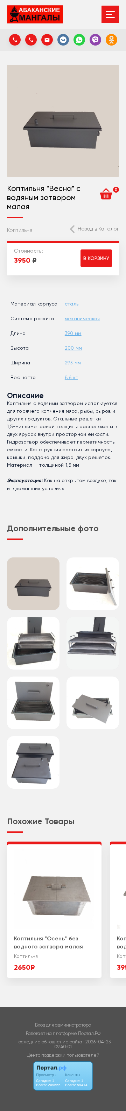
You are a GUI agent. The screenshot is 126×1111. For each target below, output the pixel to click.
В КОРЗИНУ (96, 258)
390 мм (73, 333)
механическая (82, 318)
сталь (72, 304)
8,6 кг (71, 377)
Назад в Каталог (98, 229)
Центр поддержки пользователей (63, 1055)
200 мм (73, 348)
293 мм (73, 362)
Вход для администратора (63, 1025)
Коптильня (19, 230)
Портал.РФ (89, 1033)
